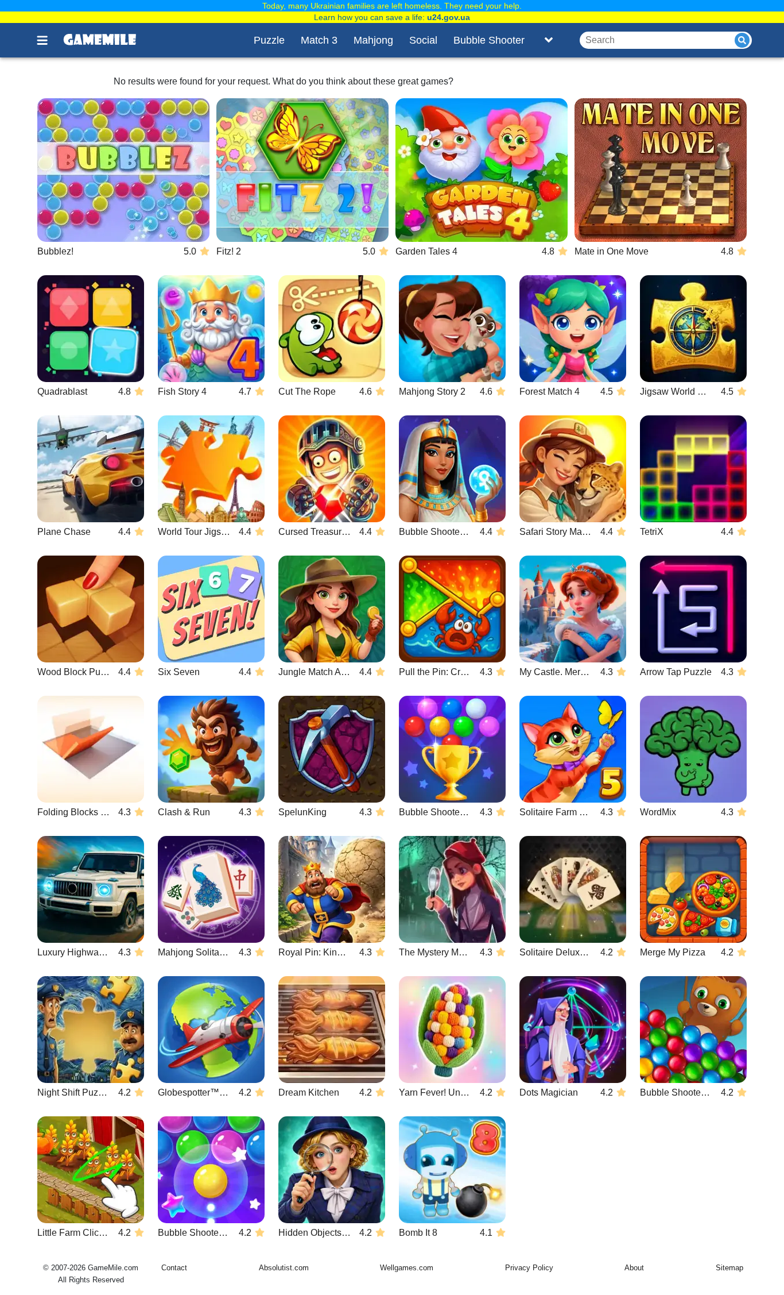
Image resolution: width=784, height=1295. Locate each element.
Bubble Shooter (489, 40)
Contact (174, 1267)
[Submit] (742, 40)
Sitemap (729, 1267)
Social (423, 40)
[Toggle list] (548, 40)
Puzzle (269, 40)
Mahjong (373, 40)
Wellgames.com (406, 1267)
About (634, 1267)
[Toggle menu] (48, 40)
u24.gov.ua (448, 17)
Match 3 (319, 40)
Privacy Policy (529, 1267)
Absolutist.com (284, 1267)
